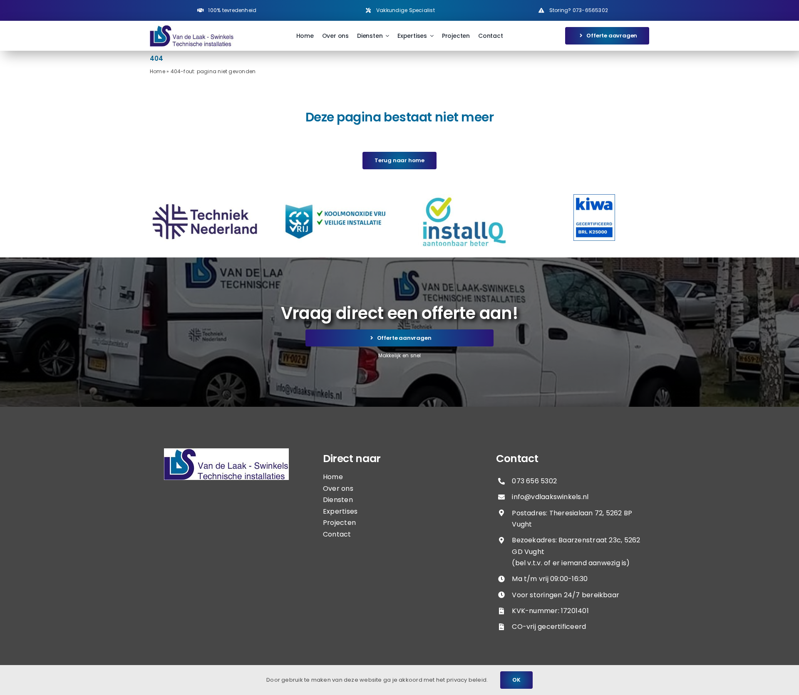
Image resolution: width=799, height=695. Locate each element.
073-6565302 (590, 10)
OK (516, 680)
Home (157, 71)
